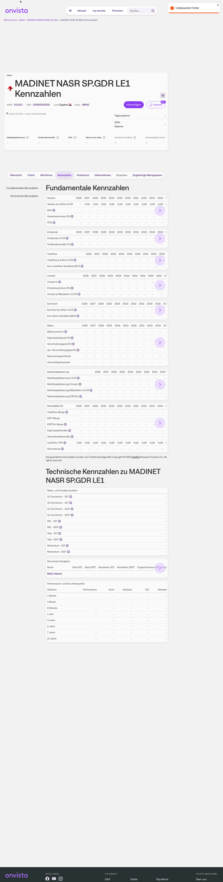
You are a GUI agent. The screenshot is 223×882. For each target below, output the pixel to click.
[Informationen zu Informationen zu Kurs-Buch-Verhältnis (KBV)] (78, 316)
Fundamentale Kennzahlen (22, 188)
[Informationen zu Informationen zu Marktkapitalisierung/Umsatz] (80, 384)
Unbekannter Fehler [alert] (187, 8)
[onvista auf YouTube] (54, 879)
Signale (157, 104)
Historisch (83, 175)
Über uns (201, 879)
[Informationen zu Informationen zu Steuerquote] (62, 449)
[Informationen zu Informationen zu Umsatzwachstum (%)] (72, 288)
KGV (70, 137)
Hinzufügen (134, 104)
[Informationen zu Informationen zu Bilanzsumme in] (65, 331)
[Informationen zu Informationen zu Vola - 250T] (61, 539)
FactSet (135, 456)
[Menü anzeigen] (70, 10)
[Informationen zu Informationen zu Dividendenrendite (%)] (72, 244)
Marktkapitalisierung (16, 137)
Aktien (22, 20)
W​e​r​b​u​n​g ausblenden (114, 44)
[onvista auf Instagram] (61, 879)
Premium (117, 10)
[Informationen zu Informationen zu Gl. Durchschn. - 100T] (72, 509)
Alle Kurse (46, 175)
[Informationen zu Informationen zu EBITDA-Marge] (65, 424)
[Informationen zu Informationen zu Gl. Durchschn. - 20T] (70, 496)
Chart (31, 175)
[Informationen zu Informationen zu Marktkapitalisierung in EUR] (78, 378)
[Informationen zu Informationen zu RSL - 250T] (60, 527)
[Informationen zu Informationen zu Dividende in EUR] (67, 238)
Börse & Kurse (10, 20)
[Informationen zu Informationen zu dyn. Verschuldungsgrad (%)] (78, 350)
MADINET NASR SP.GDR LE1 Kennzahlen (79, 20)
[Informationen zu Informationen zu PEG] (54, 222)
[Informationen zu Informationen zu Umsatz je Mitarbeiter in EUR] (79, 294)
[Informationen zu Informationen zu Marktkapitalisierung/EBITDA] (80, 396)
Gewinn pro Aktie (93, 137)
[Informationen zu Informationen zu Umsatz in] (59, 282)
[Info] (27, 137)
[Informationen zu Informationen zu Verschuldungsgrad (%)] (73, 344)
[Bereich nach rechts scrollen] (160, 210)
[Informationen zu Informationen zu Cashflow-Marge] (66, 412)
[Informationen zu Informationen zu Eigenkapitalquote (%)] (72, 337)
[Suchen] (153, 11)
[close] (218, 5)
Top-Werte (162, 879)
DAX (107, 879)
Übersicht (16, 175)
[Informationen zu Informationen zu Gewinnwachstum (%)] (72, 216)
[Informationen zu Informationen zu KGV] (53, 210)
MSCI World (54, 573)
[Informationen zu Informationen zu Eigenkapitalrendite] (69, 430)
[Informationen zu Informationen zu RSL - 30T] (59, 521)
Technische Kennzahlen (24, 196)
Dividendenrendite (46, 137)
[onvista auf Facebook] (47, 879)
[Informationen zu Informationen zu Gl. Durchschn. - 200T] (72, 515)
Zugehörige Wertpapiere (147, 175)
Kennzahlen (64, 175)
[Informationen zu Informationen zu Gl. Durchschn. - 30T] (70, 502)
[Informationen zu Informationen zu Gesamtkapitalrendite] (72, 436)
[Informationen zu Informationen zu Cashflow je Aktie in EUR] (75, 260)
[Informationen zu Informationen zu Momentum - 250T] (68, 551)
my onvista (99, 10)
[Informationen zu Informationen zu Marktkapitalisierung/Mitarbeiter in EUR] (91, 390)
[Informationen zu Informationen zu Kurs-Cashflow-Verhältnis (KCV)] (82, 266)
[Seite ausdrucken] (163, 95)
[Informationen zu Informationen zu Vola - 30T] (59, 533)
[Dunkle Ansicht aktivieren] (21, 1)
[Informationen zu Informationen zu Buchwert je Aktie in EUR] (75, 310)
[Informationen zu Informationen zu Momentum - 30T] (67, 545)
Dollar (133, 879)
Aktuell (82, 10)
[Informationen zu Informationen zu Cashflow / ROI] (65, 442)
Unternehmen (102, 175)
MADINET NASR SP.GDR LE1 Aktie (42, 20)
